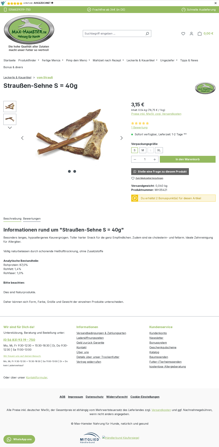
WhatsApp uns (22, 439)
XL (159, 150)
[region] (64, 137)
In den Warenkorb (188, 159)
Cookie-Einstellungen (144, 396)
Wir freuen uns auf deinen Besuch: (22, 356)
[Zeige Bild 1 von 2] (69, 171)
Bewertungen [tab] (32, 218)
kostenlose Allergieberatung (167, 366)
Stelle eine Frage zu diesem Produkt (162, 171)
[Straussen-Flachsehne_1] (72, 137)
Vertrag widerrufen (88, 361)
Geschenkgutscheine (162, 347)
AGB (62, 396)
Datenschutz (95, 396)
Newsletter (156, 338)
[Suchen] (147, 33)
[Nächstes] (121, 137)
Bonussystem (158, 342)
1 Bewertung (139, 127)
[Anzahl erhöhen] (154, 159)
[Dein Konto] (191, 33)
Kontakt (81, 347)
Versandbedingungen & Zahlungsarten (101, 333)
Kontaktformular (36, 377)
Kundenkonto (158, 333)
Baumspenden (158, 357)
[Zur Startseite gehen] (29, 32)
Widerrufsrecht (117, 396)
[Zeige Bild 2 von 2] (74, 171)
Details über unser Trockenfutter (97, 357)
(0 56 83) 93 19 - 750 (19, 340)
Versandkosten (161, 410)
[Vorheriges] (22, 137)
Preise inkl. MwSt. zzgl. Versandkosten (156, 114)
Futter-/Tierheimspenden (165, 361)
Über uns (82, 352)
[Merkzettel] (183, 33)
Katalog (154, 352)
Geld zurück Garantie (90, 342)
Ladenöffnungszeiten (90, 338)
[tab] (12, 219)
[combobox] (113, 33)
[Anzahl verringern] (134, 159)
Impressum (75, 396)
